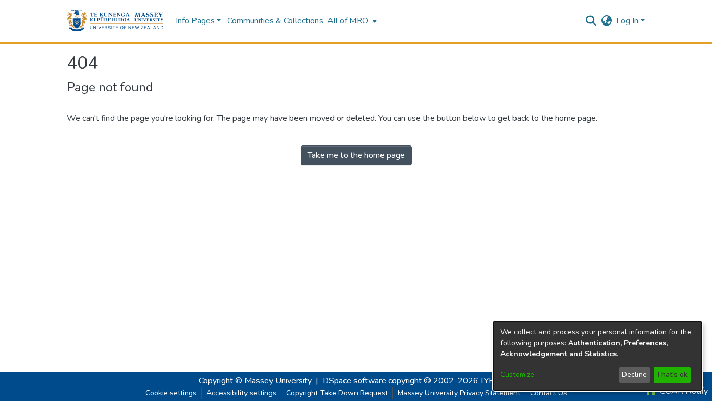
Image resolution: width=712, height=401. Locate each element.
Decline (634, 375)
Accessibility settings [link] (241, 393)
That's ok (672, 375)
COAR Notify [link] (683, 391)
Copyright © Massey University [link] (255, 380)
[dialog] (597, 356)
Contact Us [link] (548, 393)
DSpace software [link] (354, 380)
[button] (115, 20)
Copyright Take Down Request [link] (337, 393)
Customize (517, 375)
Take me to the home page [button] (356, 155)
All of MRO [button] (348, 21)
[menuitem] (351, 21)
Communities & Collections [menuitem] (275, 21)
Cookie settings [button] (171, 393)
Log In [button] (628, 21)
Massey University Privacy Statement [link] (459, 393)
